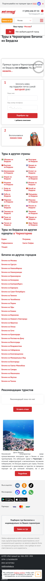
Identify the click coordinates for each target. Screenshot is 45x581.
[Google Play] (8, 499)
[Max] (39, 3)
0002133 (5, 579)
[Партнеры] (22, 506)
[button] (7, 160)
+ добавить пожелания (22, 120)
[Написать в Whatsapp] (31, 492)
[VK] (17, 485)
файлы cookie (19, 572)
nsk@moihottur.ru (8, 566)
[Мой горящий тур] (9, 12)
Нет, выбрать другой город (27, 31)
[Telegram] (24, 492)
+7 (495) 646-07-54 (30, 11)
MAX (35, 3)
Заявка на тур (7, 20)
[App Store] (21, 499)
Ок (38, 574)
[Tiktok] (31, 485)
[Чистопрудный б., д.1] (43, 11)
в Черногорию (22, 233)
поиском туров (16, 138)
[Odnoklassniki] (24, 485)
